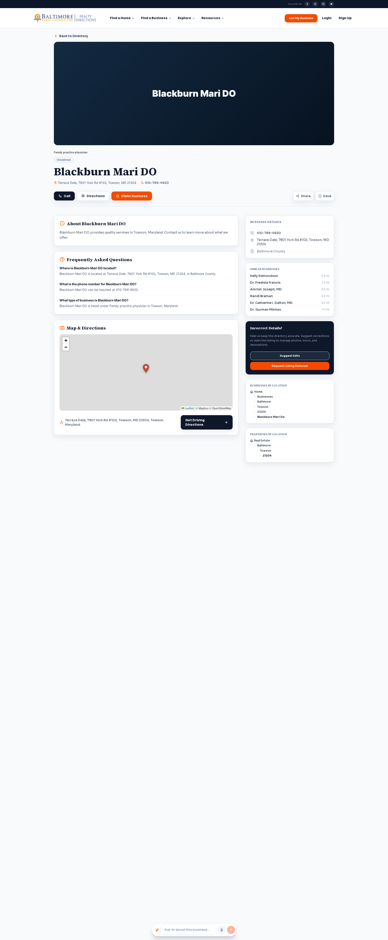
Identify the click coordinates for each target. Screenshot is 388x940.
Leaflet (189, 408)
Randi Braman (261, 296)
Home (258, 391)
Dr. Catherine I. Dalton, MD (271, 303)
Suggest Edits (290, 355)
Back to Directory (73, 36)
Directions (96, 196)
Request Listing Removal (290, 366)
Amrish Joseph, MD (266, 289)
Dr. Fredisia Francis (265, 283)
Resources (210, 18)
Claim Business (134, 196)
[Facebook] (307, 4)
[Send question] (231, 930)
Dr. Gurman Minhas (265, 309)
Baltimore (264, 401)
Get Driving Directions (195, 422)
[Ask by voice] (222, 930)
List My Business (301, 18)
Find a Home (120, 18)
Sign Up (345, 18)
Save (327, 196)
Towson (262, 406)
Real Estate (262, 440)
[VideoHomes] (323, 4)
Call (67, 196)
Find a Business (154, 18)
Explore (184, 18)
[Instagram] (315, 4)
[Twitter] (331, 4)
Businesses (265, 396)
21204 (261, 411)
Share (306, 196)
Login (326, 18)
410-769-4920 (157, 183)
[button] (146, 368)
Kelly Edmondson (264, 276)
